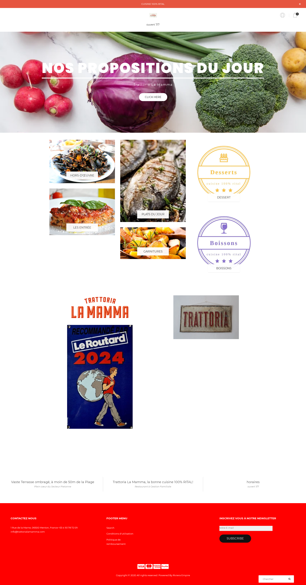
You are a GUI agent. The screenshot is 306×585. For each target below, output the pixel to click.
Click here (153, 97)
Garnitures (153, 251)
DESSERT (224, 197)
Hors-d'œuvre (82, 175)
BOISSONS (223, 268)
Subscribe (235, 538)
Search (110, 527)
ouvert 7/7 (153, 24)
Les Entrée (82, 227)
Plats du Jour (153, 214)
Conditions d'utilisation (119, 533)
